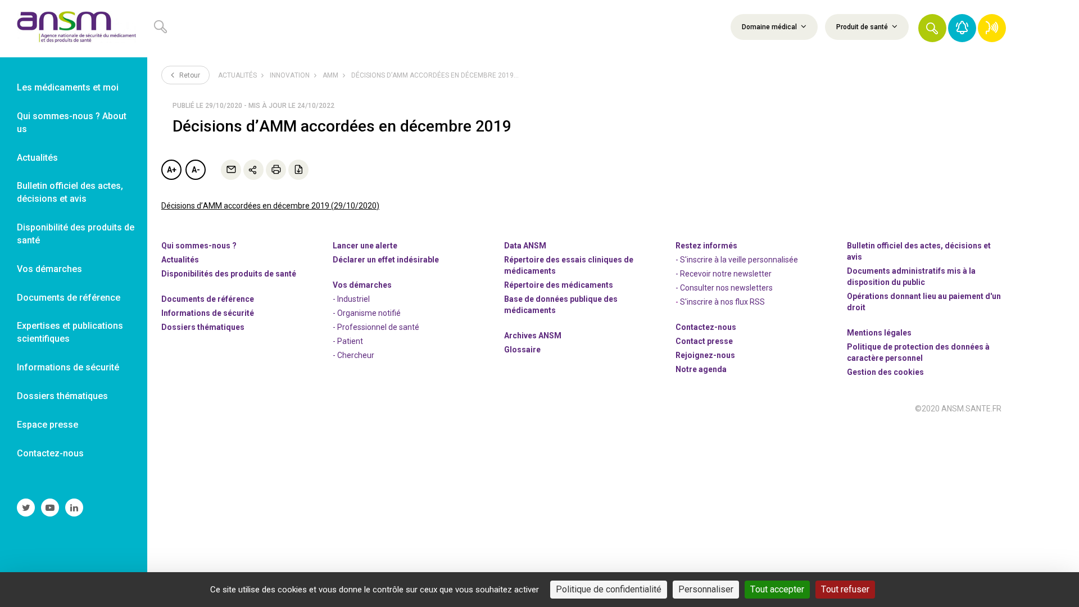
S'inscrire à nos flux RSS (722, 301)
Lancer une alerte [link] (365, 245)
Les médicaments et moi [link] (68, 87)
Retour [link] (189, 75)
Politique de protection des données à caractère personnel (918, 352)
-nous (705, 355)
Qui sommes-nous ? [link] (199, 245)
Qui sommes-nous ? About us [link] (71, 122)
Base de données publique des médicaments (561, 305)
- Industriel (351, 299)
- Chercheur (353, 355)
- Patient (348, 341)
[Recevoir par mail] (231, 170)
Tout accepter (777, 589)
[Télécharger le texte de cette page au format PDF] (298, 170)
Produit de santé (863, 27)
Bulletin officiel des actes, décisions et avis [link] (70, 192)
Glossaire (522, 349)
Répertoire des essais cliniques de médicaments (568, 265)
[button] (932, 28)
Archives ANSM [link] (532, 335)
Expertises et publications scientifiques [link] (70, 332)
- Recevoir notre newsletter (723, 273)
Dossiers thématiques (202, 327)
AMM (330, 75)
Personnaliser (705, 589)
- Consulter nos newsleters (724, 287)
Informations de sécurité (207, 313)
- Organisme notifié (367, 313)
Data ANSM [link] (525, 245)
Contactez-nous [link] (50, 453)
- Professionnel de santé (376, 327)
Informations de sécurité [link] (68, 367)
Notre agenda (701, 369)
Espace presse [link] (47, 424)
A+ (171, 169)
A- (196, 169)
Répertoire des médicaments (558, 284)
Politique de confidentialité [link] (608, 589)
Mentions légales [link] (879, 332)
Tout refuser (845, 589)
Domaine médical (770, 27)
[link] (73, 28)
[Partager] (253, 170)
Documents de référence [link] (68, 297)
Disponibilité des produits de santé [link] (75, 234)
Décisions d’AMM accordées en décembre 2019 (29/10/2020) (270, 205)
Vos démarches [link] (49, 269)
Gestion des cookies (885, 372)
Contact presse (704, 341)
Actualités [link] (37, 157)
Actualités (237, 75)
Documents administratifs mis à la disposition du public (911, 276)
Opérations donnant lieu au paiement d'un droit (924, 302)
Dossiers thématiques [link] (62, 396)
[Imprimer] (276, 170)
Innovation (290, 75)
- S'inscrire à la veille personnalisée (736, 259)
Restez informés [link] (706, 245)
